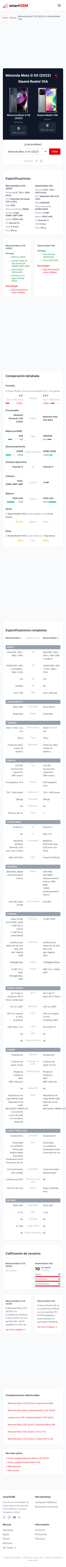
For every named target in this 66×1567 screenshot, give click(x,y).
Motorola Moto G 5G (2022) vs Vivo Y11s (27, 1431)
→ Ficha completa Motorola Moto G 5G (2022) (27, 1458)
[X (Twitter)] (4, 1517)
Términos (40, 1538)
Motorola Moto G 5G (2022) (18, 117)
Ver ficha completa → (16, 1329)
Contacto (40, 1529)
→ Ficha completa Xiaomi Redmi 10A (23, 1462)
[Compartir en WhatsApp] (41, 161)
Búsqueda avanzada (46, 1506)
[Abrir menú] (59, 5)
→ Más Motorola (13, 1466)
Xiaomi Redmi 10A (47, 115)
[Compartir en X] (36, 161)
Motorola (7, 1543)
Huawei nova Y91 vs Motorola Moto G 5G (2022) (30, 1417)
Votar (55, 151)
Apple (6, 1534)
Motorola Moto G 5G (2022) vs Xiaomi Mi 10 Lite (30, 1438)
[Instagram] (9, 1517)
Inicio (5, 17)
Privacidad (41, 1534)
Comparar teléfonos (46, 1502)
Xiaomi (6, 1538)
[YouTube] (14, 1517)
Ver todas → (9, 1547)
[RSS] (19, 1517)
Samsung (8, 1529)
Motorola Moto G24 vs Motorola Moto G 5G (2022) (31, 1410)
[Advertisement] (33, 334)
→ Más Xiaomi (12, 1470)
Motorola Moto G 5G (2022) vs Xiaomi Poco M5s (30, 1403)
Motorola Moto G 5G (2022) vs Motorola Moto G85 (31, 1424)
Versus (13, 17)
